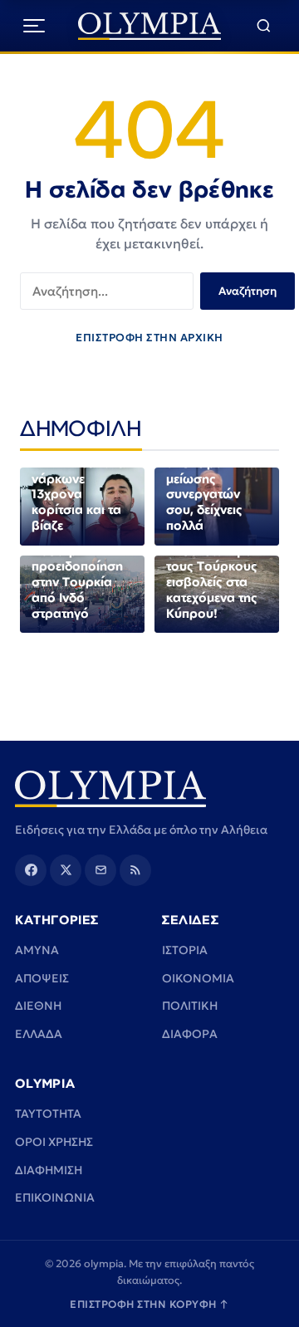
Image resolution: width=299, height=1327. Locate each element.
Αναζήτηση (247, 291)
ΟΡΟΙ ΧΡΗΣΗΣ (54, 1141)
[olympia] (150, 26)
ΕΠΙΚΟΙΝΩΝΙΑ (55, 1197)
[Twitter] (65, 870)
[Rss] (135, 870)
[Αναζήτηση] (263, 26)
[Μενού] (34, 25)
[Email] (100, 870)
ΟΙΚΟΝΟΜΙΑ (198, 978)
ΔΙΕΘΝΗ (38, 1005)
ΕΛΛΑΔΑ (38, 1033)
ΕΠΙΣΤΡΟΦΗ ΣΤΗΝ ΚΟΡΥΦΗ (149, 1304)
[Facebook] (31, 870)
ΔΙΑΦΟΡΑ (190, 1033)
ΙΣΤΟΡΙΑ (185, 950)
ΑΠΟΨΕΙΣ (42, 978)
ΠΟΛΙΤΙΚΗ (190, 1005)
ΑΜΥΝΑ (37, 950)
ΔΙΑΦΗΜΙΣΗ (48, 1170)
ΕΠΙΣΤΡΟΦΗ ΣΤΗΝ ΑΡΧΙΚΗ (149, 338)
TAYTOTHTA (48, 1113)
